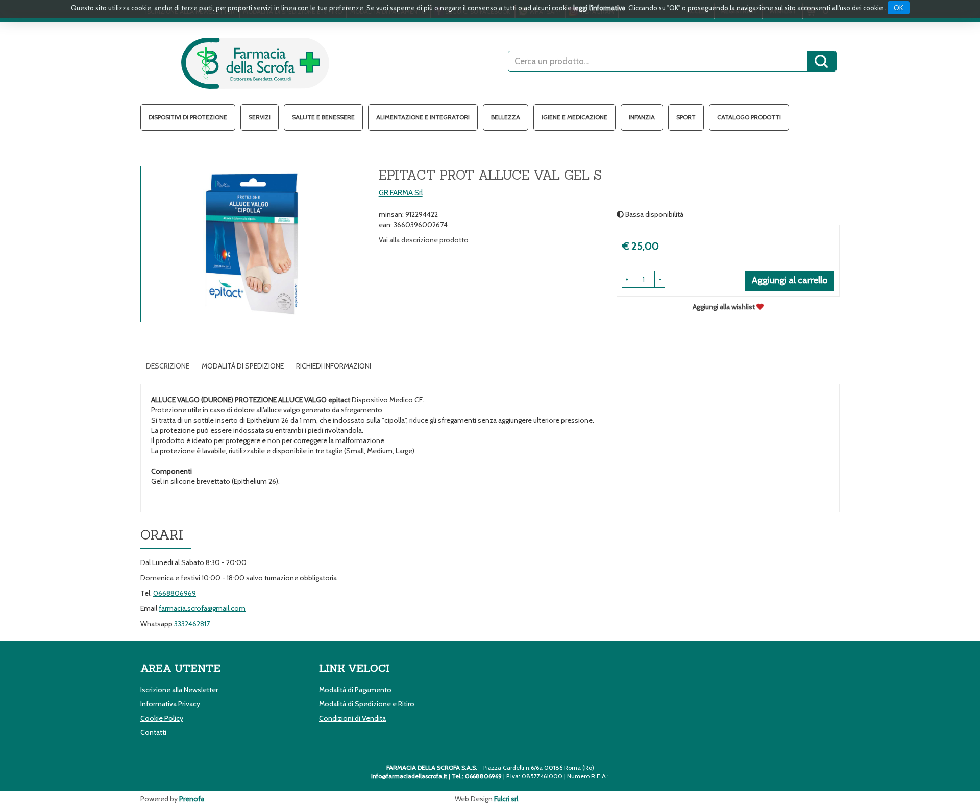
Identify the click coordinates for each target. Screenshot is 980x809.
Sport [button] (686, 117)
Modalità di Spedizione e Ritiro (366, 703)
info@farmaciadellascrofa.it (409, 776)
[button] (660, 279)
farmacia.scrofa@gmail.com (202, 608)
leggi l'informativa (599, 8)
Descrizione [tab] (167, 366)
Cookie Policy (161, 718)
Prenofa (191, 798)
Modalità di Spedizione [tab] (243, 366)
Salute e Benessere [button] (323, 117)
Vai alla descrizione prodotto (424, 239)
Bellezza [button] (505, 117)
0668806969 (174, 593)
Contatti (153, 732)
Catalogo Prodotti (749, 117)
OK (898, 7)
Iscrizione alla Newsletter (179, 689)
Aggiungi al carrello (789, 280)
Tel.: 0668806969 (477, 776)
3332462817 (192, 623)
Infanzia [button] (642, 117)
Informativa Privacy (170, 703)
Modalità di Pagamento (355, 689)
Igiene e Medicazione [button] (574, 117)
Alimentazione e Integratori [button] (423, 117)
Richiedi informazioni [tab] (333, 366)
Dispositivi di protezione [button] (188, 117)
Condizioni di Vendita (352, 718)
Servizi (260, 117)
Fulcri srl (506, 798)
